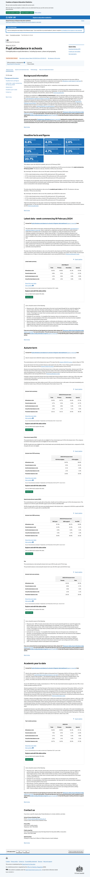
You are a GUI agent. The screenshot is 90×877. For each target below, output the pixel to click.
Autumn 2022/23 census (66, 362)
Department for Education (13, 64)
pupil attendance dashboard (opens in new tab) (37, 98)
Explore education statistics (42, 17)
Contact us (8, 92)
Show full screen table (30, 283)
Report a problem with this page (76, 851)
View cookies (38, 12)
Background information (12, 78)
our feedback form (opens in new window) (71, 30)
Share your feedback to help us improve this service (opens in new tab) (23, 22)
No (27, 851)
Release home (9, 69)
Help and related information (46, 69)
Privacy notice (14, 861)
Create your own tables (74, 51)
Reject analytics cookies (27, 12)
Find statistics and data (15, 35)
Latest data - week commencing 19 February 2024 (14, 83)
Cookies (8, 861)
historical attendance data (72, 254)
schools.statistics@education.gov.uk (36, 819)
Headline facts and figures (12, 80)
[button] (77, 259)
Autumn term (9, 87)
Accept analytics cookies (13, 12)
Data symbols (29, 285)
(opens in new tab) (43, 115)
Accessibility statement (31, 861)
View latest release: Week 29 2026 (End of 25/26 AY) (32, 58)
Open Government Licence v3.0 (34, 869)
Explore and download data (22, 69)
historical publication (58, 92)
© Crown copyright (79, 873)
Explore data (29, 297)
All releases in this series (54, 58)
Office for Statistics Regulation (35, 867)
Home (7, 35)
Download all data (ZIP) (74, 49)
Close (82, 20)
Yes (20, 851)
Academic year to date (11, 89)
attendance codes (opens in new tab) (71, 81)
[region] (54, 273)
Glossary (40, 861)
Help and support (47, 861)
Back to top (9, 97)
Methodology (34, 69)
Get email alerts (73, 54)
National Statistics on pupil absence (45, 106)
